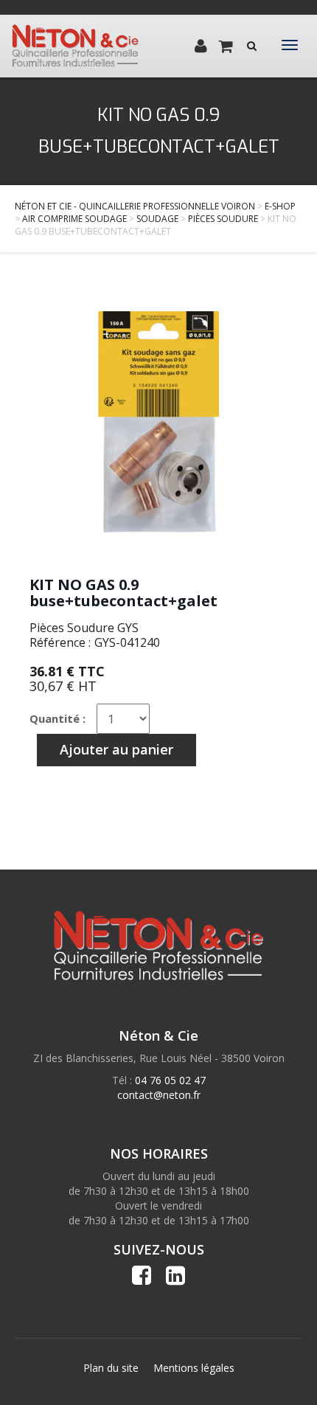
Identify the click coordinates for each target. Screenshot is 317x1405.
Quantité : (57, 718)
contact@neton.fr (159, 1095)
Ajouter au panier (116, 749)
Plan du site (111, 1368)
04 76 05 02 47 (170, 1080)
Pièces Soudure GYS (84, 628)
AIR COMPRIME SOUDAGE (74, 218)
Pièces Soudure (223, 218)
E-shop (280, 206)
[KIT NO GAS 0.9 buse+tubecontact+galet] (158, 421)
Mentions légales (193, 1368)
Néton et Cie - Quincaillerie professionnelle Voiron (135, 206)
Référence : (60, 642)
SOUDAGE (157, 218)
